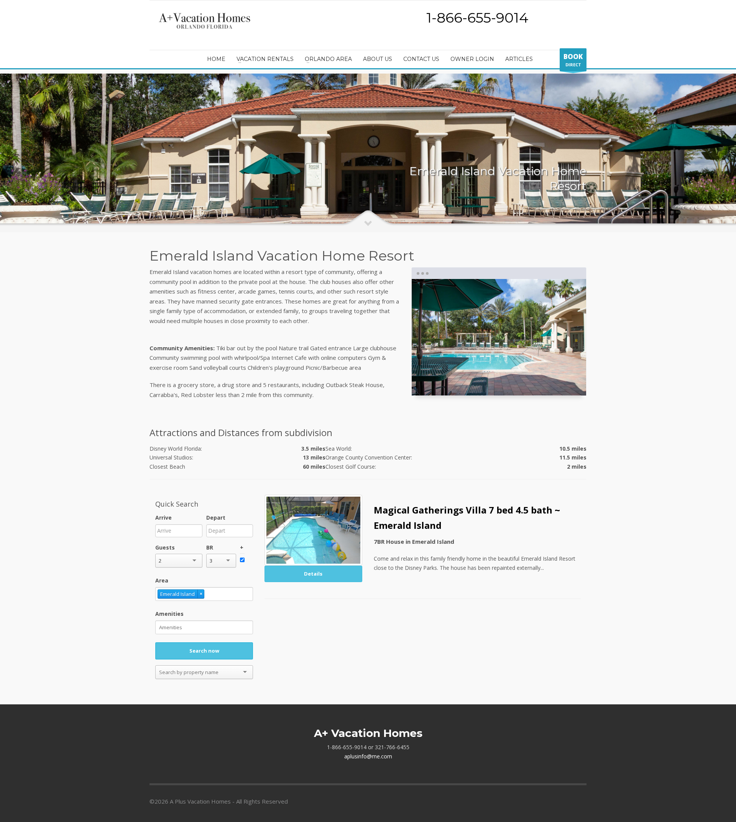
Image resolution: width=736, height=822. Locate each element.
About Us (377, 59)
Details (313, 573)
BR (209, 547)
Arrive (163, 517)
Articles (519, 59)
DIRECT (573, 59)
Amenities (169, 613)
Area (161, 580)
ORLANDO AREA (328, 59)
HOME (216, 59)
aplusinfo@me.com (368, 756)
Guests (165, 547)
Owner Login (472, 59)
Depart (215, 517)
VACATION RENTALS (265, 59)
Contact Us (421, 59)
